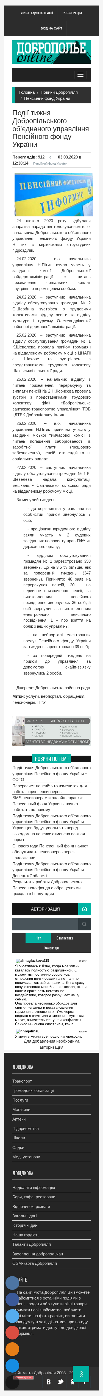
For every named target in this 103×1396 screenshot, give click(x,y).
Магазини (21, 1109)
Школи (18, 1137)
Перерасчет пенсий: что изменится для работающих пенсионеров (49, 788)
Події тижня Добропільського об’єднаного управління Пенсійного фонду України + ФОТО (51, 773)
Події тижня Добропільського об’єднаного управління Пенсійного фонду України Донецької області (51, 869)
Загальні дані (24, 1216)
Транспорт (22, 1081)
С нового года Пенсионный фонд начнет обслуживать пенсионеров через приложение (50, 852)
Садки (18, 1147)
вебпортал (51, 696)
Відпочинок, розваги (31, 1206)
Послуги (20, 1100)
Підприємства (25, 1128)
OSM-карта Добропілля (34, 1263)
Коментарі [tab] (51, 948)
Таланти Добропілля (31, 1244)
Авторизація (45, 909)
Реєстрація (72, 13)
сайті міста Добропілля (44, 1292)
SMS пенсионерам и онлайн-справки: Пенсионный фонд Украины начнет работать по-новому (47, 803)
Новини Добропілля (59, 92)
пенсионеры (23, 702)
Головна (27, 92)
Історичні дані (25, 1225)
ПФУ (41, 702)
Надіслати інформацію (33, 1187)
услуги (32, 696)
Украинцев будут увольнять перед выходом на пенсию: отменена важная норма (48, 833)
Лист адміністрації (37, 13)
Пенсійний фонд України (47, 98)
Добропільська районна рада (62, 687)
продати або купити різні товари (56, 1303)
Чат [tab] (38, 938)
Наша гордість (26, 1235)
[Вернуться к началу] (81, 1374)
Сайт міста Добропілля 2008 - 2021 (45, 1372)
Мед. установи (26, 1157)
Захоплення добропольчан (37, 1254)
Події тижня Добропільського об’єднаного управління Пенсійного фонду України (51, 819)
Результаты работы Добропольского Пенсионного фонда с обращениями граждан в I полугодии (47, 887)
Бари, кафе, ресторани (33, 1196)
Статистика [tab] (65, 938)
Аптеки (19, 1119)
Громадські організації (33, 1090)
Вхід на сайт (51, 28)
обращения (73, 696)
